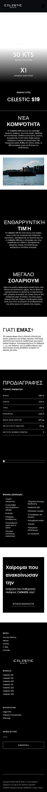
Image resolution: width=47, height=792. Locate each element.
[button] (43, 6)
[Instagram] (15, 757)
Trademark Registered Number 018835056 (17, 787)
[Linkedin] (23, 757)
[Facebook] (7, 757)
